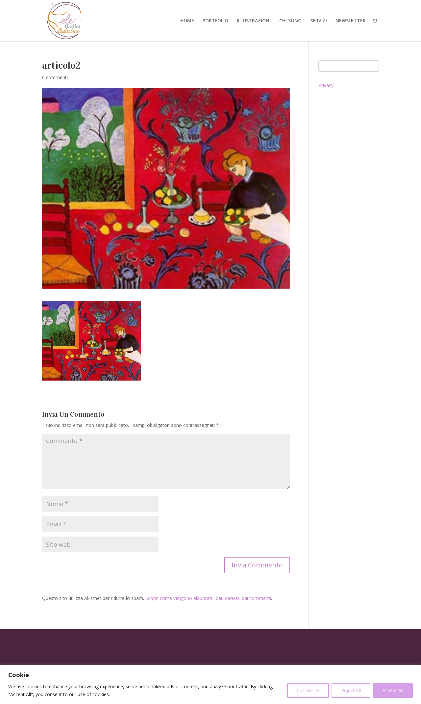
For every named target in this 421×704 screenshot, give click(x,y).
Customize (308, 690)
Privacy (326, 85)
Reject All (351, 690)
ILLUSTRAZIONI (254, 21)
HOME (187, 21)
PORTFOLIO (215, 21)
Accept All (393, 690)
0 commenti (55, 77)
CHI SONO (290, 21)
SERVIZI (318, 21)
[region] (210, 684)
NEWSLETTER (350, 21)
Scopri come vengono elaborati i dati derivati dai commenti (208, 598)
